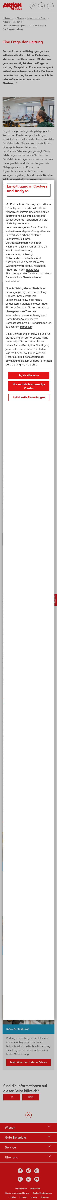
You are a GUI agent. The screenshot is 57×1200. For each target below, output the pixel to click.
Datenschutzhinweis (17, 323)
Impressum (26, 326)
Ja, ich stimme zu (29, 375)
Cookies (21, 307)
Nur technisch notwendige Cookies (29, 386)
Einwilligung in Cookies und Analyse (27, 188)
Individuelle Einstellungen (29, 397)
